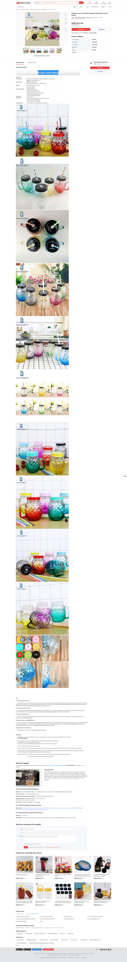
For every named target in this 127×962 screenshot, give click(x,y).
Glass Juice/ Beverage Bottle (60, 808)
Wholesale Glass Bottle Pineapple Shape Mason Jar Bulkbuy (41, 943)
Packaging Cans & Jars (45, 9)
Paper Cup (45, 809)
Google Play (27, 949)
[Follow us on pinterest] (108, 949)
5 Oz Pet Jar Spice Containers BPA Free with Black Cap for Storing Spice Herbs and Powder (63, 903)
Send (26, 847)
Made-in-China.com (57, 954)
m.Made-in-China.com (67, 954)
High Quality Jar (74, 939)
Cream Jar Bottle (83, 939)
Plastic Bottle (26, 808)
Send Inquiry (81, 29)
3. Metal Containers (68, 916)
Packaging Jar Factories (32, 939)
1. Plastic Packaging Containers (22, 916)
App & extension (95, 6)
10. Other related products (21, 921)
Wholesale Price (71, 953)
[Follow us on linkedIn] (110, 949)
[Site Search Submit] (81, 2)
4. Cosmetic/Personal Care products (94, 916)
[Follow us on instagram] (104, 949)
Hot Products (36, 953)
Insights (91, 953)
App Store (19, 949)
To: (22, 832)
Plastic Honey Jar (39, 808)
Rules (110, 6)
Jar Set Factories (20, 939)
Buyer (81, 6)
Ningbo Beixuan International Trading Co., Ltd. (84, 17)
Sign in (109, 3)
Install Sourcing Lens (49, 949)
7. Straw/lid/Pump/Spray (69, 918)
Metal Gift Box (20, 933)
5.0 (95, 64)
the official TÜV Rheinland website (54, 765)
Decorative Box (29, 933)
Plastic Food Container (48, 808)
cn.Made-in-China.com (76, 954)
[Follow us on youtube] (106, 949)
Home (17, 9)
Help (87, 6)
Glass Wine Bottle (76, 808)
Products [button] (37, 2)
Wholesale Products (63, 953)
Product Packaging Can (52, 933)
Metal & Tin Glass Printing (39, 933)
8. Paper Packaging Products (93, 918)
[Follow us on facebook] (101, 949)
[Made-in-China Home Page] (23, 2)
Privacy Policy (83, 957)
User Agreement (71, 957)
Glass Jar (69, 808)
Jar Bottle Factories (43, 939)
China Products (43, 953)
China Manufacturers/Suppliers (53, 953)
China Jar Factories (54, 939)
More (17, 945)
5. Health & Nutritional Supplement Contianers (25, 918)
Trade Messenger (37, 949)
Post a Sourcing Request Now (53, 847)
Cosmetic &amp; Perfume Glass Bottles (34, 809)
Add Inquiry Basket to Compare (42, 55)
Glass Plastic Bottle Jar (21, 943)
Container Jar (70, 933)
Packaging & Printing (24, 9)
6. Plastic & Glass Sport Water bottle (47, 918)
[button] (77, 2)
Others (41, 921)
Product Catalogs (34, 913)
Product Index (86, 953)
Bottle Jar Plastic (64, 939)
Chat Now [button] (102, 29)
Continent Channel (79, 953)
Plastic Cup (32, 808)
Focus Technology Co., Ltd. (54, 957)
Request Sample (93, 32)
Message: (21, 836)
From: (22, 829)
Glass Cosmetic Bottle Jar (95, 939)
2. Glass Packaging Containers (46, 916)
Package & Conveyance (34, 9)
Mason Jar (54, 9)
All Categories (20, 6)
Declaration (77, 957)
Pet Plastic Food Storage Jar (22, 874)
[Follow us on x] (102, 949)
